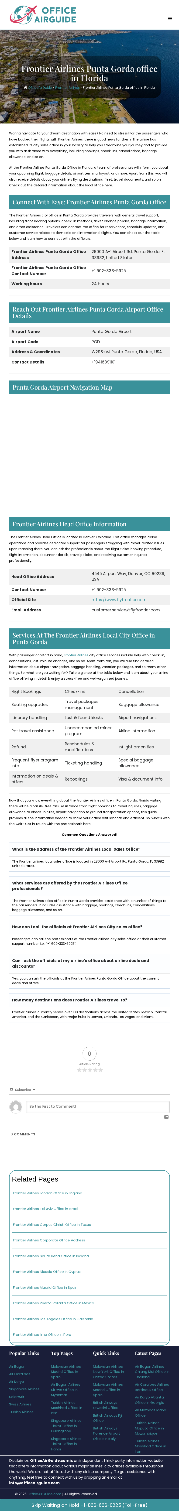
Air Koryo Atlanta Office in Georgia (149, 1400)
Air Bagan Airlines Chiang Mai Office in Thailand (152, 1371)
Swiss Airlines (20, 1404)
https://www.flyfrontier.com (119, 600)
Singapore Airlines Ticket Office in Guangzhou (66, 1425)
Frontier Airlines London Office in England (47, 1193)
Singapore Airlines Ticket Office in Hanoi (66, 1444)
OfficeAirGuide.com (44, 1493)
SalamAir (16, 1396)
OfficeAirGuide (40, 87)
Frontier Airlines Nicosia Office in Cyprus (47, 1271)
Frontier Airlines (67, 87)
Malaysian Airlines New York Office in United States (108, 1371)
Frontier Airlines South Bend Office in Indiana (51, 1256)
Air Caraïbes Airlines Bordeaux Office (152, 1387)
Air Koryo (16, 1381)
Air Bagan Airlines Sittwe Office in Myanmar (65, 1389)
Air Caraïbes (19, 1373)
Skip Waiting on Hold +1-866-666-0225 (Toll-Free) (89, 1505)
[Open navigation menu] (170, 18)
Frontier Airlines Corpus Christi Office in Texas (52, 1224)
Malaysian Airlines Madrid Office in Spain (66, 1371)
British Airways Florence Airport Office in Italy (106, 1433)
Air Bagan (17, 1366)
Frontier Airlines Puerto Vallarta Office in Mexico (53, 1303)
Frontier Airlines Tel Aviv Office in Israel (45, 1208)
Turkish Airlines (21, 1411)
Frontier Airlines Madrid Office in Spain (45, 1287)
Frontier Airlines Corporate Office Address (49, 1240)
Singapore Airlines (24, 1389)
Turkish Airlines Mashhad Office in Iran (66, 1407)
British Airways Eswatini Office (105, 1405)
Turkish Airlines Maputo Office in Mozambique (149, 1428)
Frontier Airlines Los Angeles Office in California (53, 1318)
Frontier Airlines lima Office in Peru (42, 1334)
